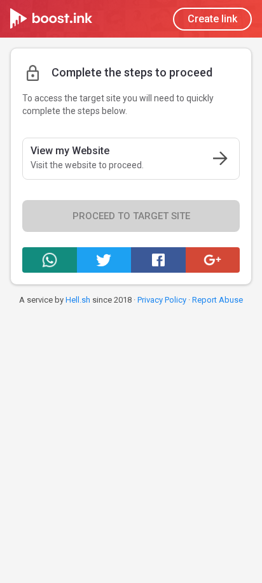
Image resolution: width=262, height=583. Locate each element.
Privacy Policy (161, 300)
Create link (212, 19)
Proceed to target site (131, 216)
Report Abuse (217, 300)
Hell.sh (78, 300)
